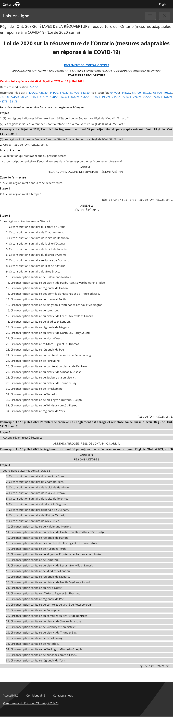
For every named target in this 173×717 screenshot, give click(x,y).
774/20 (14, 97)
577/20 (74, 92)
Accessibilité (10, 695)
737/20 (4, 97)
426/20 (43, 92)
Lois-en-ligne (16, 15)
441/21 (168, 97)
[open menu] (150, 16)
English (163, 4)
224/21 (137, 97)
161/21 (75, 97)
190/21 (95, 97)
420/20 (32, 92)
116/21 (44, 97)
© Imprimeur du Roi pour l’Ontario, (30, 703)
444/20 (53, 92)
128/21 (54, 97)
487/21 (4, 101)
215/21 (116, 97)
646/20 (126, 92)
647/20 (114, 92)
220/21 (126, 97)
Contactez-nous (63, 695)
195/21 (106, 97)
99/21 (34, 97)
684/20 (157, 92)
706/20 (168, 92)
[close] (164, 16)
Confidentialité (35, 695)
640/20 (85, 92)
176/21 (85, 97)
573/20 (64, 92)
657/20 (147, 92)
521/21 (34, 87)
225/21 (147, 97)
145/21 (64, 97)
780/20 (25, 97)
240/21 (157, 97)
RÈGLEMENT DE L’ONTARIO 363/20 (86, 65)
